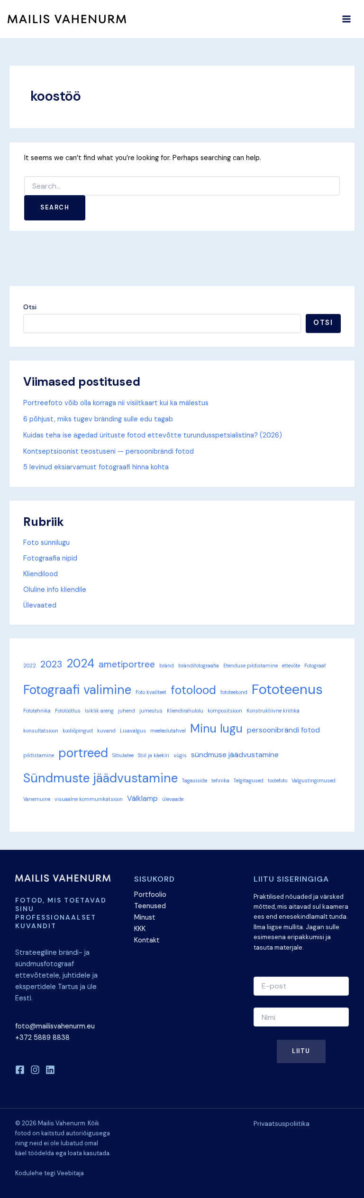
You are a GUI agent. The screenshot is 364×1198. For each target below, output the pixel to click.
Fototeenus (287, 689)
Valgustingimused (313, 780)
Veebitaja (70, 1173)
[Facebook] (20, 1069)
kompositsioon (225, 710)
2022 (29, 665)
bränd (166, 665)
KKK (140, 928)
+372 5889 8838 (42, 1037)
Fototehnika (37, 710)
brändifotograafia (198, 665)
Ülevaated (39, 605)
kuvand (106, 730)
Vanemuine (36, 799)
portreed (83, 753)
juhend (126, 710)
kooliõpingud (78, 730)
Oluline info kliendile (54, 589)
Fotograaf (315, 665)
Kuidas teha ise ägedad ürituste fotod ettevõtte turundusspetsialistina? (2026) (152, 435)
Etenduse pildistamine (250, 665)
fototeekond (233, 692)
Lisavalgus (133, 730)
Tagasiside (194, 780)
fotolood (193, 690)
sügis (180, 755)
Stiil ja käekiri (153, 755)
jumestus (151, 710)
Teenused (150, 906)
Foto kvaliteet (151, 692)
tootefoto (277, 780)
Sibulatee (123, 755)
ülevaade (172, 799)
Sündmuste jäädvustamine (100, 778)
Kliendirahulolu (185, 710)
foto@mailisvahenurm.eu (55, 1026)
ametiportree (127, 664)
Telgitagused (249, 780)
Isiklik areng (99, 710)
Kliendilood (40, 574)
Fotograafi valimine (77, 690)
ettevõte (291, 665)
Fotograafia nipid (50, 558)
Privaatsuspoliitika (281, 1123)
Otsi (29, 307)
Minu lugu (216, 728)
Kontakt (147, 940)
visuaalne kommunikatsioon (89, 799)
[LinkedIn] (50, 1069)
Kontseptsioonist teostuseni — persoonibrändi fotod (108, 451)
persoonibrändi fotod (283, 730)
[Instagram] (35, 1069)
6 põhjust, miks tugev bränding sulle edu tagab (98, 419)
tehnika (220, 780)
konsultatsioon (40, 730)
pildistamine (38, 755)
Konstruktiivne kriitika (273, 710)
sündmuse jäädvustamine (235, 755)
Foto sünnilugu (46, 542)
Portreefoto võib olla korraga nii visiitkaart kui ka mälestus (116, 403)
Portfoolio (150, 894)
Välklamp (142, 798)
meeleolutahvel (168, 730)
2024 (80, 663)
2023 (51, 664)
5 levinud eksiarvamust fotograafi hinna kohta (96, 467)
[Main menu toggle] (346, 19)
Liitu (301, 1051)
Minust (144, 917)
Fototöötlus (68, 710)
